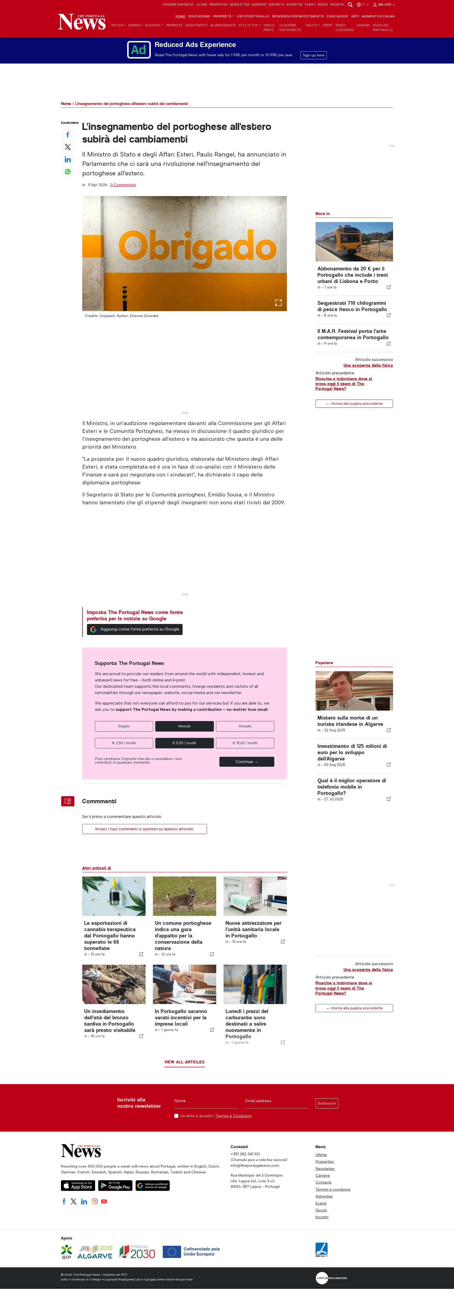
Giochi (323, 4)
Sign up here (313, 55)
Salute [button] (311, 25)
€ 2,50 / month (124, 743)
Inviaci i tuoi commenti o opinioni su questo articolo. (144, 828)
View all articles (184, 1061)
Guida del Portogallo (383, 27)
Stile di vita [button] (248, 25)
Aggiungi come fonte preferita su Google (140, 629)
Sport (328, 25)
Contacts (276, 4)
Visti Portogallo (253, 16)
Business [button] (153, 25)
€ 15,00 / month (245, 743)
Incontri (337, 4)
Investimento (196, 25)
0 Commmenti (123, 184)
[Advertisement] (184, 372)
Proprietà (174, 25)
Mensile (184, 726)
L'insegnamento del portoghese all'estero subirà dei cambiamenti (131, 103)
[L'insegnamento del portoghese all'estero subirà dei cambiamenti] (184, 253)
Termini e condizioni (333, 1189)
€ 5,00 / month (184, 743)
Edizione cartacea (178, 4)
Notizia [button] (117, 25)
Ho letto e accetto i (215, 1116)
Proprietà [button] (222, 16)
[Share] (388, 287)
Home (180, 16)
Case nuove (337, 16)
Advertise (294, 4)
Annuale (245, 726)
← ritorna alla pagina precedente (354, 403)
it (364, 4)
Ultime (202, 4)
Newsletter (239, 4)
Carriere (258, 4)
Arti (355, 16)
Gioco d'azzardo (345, 27)
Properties (218, 4)
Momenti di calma (378, 16)
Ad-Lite (385, 4)
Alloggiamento (223, 25)
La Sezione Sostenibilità (290, 27)
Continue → (247, 761)
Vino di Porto (269, 27)
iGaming (363, 25)
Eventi (310, 4)
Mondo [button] (134, 25)
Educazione (199, 16)
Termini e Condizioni (233, 1116)
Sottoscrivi (327, 1103)
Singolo (124, 726)
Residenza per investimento (298, 16)
